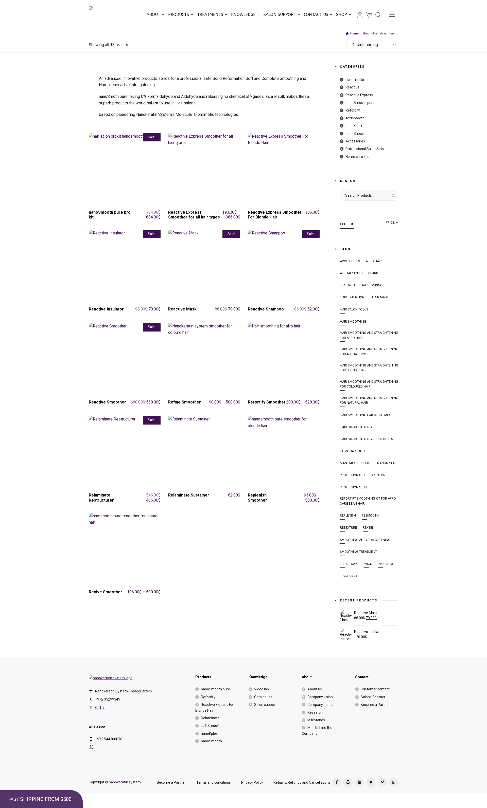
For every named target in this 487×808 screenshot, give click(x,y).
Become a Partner (375, 705)
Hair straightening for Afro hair (367, 439)
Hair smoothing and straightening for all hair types (369, 351)
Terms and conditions (213, 782)
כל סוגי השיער (348, 576)
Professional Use (354, 487)
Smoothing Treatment (358, 552)
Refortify (352, 110)
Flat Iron (347, 285)
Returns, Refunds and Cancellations (302, 782)
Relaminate (354, 80)
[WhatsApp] (393, 782)
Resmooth (370, 515)
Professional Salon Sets (364, 149)
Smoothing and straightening (365, 540)
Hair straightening (356, 427)
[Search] (378, 14)
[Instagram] (348, 782)
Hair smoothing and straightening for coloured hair (369, 384)
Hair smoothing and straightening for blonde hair (369, 368)
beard (373, 273)
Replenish (348, 515)
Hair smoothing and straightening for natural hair (369, 400)
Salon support (265, 705)
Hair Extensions (353, 297)
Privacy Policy (252, 782)
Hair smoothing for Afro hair (365, 415)
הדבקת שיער (385, 564)
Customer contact (375, 689)
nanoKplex (353, 126)
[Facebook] (336, 782)
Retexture (348, 527)
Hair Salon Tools (354, 309)
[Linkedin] (359, 782)
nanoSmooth (356, 134)
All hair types (351, 273)
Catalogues (263, 697)
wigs (368, 564)
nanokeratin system (125, 782)
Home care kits (357, 157)
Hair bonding (371, 285)
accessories (350, 261)
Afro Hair (374, 261)
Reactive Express (359, 95)
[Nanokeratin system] (111, 14)
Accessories (355, 141)
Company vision (320, 697)
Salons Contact (373, 697)
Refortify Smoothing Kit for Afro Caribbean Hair (368, 501)
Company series (320, 705)
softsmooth (354, 118)
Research (315, 712)
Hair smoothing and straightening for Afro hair (369, 335)
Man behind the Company (317, 730)
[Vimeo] (382, 782)
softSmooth (210, 726)
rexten (368, 527)
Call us (100, 708)
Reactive (352, 87)
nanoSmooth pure (360, 103)
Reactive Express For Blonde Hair (214, 707)
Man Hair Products (355, 463)
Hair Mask (380, 297)
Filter (347, 224)
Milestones (316, 720)
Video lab (261, 689)
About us (314, 689)
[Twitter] (370, 782)
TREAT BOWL (349, 564)
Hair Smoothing (353, 321)
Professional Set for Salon (363, 475)
